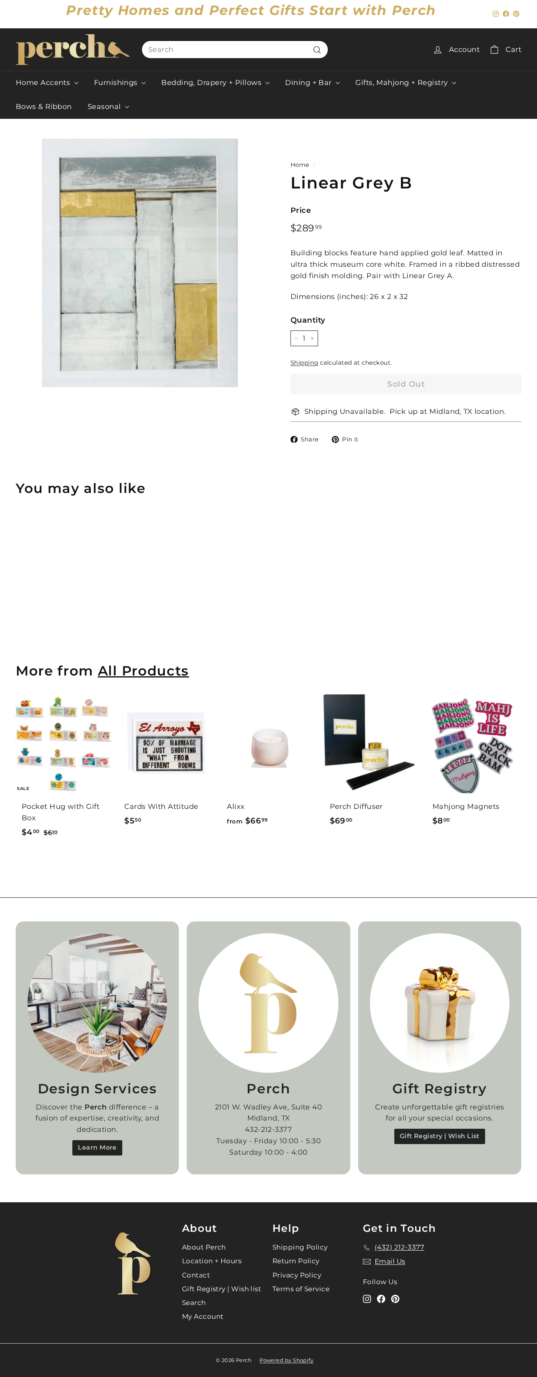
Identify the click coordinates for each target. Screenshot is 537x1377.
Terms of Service (300, 1289)
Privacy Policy (296, 1275)
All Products (143, 671)
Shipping (304, 363)
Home (300, 164)
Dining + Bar (309, 82)
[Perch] (268, 1003)
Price (301, 210)
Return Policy (296, 1261)
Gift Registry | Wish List (440, 1136)
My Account (203, 1316)
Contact (196, 1275)
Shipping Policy (300, 1247)
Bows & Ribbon (44, 106)
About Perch (204, 1247)
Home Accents (44, 82)
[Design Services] (97, 1003)
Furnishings (117, 82)
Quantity (308, 320)
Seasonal (105, 106)
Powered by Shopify (286, 1360)
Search (194, 1303)
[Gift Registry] (439, 1003)
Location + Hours (211, 1261)
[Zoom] (140, 262)
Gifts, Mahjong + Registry (402, 82)
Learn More (97, 1147)
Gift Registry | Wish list (221, 1289)
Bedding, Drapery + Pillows (212, 82)
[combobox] (235, 50)
